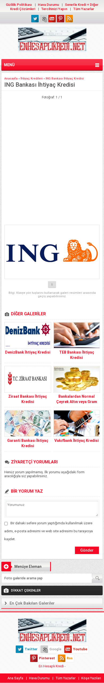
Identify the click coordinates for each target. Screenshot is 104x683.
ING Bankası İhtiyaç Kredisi (65, 78)
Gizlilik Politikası (19, 5)
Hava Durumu (48, 5)
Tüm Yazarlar (83, 9)
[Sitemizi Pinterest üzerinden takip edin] (60, 18)
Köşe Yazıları (91, 678)
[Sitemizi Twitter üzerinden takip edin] (35, 18)
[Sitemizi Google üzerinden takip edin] (43, 18)
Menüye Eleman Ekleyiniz (21, 567)
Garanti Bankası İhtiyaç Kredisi (27, 443)
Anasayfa (11, 78)
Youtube (80, 649)
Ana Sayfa (15, 678)
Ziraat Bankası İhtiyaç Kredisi (27, 399)
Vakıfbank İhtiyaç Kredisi (76, 440)
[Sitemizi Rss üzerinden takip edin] (69, 18)
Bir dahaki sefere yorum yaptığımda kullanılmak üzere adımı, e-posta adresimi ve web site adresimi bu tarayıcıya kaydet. (48, 531)
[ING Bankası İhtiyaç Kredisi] (52, 252)
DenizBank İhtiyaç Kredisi (27, 352)
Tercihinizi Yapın (54, 9)
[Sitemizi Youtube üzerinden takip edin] (52, 18)
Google (55, 649)
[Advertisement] (52, 126)
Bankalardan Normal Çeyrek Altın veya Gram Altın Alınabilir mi (76, 401)
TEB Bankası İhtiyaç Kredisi (76, 355)
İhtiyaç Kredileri (32, 78)
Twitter (31, 649)
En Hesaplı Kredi (51, 666)
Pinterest (47, 658)
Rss (70, 658)
